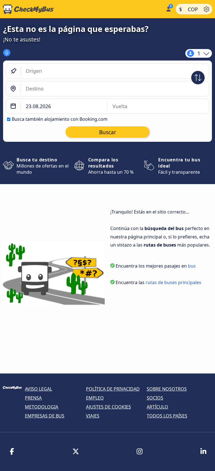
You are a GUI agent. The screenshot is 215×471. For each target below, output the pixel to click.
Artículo (157, 407)
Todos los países (167, 416)
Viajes (92, 416)
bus (192, 266)
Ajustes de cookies (108, 407)
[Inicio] (81, 9)
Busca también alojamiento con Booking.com (60, 119)
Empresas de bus (44, 416)
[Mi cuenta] (168, 9)
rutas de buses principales (173, 282)
